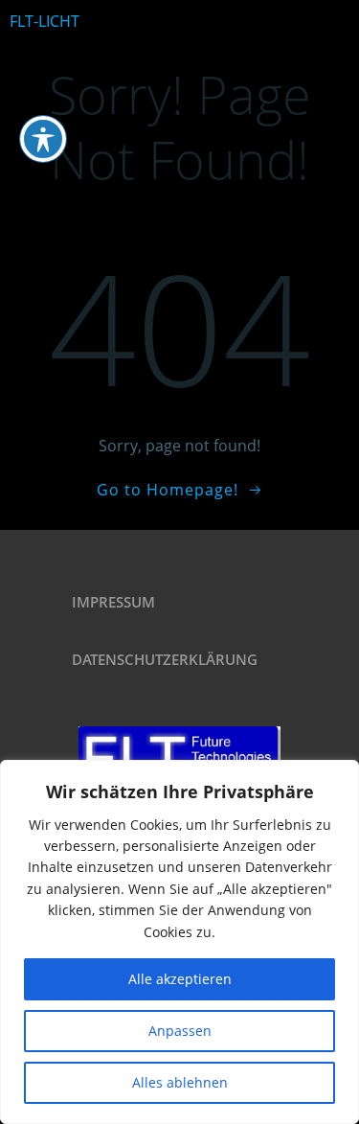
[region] (179, 942)
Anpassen (180, 1030)
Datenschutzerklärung (165, 659)
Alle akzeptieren (180, 979)
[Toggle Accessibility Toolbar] (43, 139)
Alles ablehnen (180, 1082)
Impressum (113, 601)
